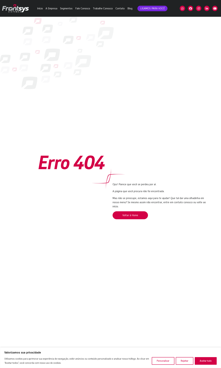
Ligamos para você (152, 8)
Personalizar (163, 360)
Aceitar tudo (206, 360)
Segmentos (66, 8)
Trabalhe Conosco (103, 8)
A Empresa (51, 8)
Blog (129, 8)
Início (40, 8)
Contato (120, 8)
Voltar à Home (130, 215)
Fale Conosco (82, 8)
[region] (110, 357)
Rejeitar (184, 360)
